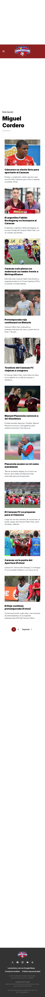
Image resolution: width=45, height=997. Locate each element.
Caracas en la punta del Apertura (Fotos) (18, 561)
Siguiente (26, 629)
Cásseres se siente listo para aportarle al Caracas (22, 171)
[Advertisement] (22, 22)
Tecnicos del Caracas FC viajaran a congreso (19, 369)
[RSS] (32, 962)
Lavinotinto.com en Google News (21, 968)
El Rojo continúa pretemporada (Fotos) (18, 607)
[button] (3, 51)
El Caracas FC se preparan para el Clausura (20, 513)
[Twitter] (12, 962)
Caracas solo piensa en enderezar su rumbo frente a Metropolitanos (21, 271)
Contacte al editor (12, 971)
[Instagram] (22, 962)
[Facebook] (17, 962)
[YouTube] (27, 962)
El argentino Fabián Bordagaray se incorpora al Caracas (21, 220)
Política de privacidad (31, 971)
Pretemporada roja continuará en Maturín (18, 321)
